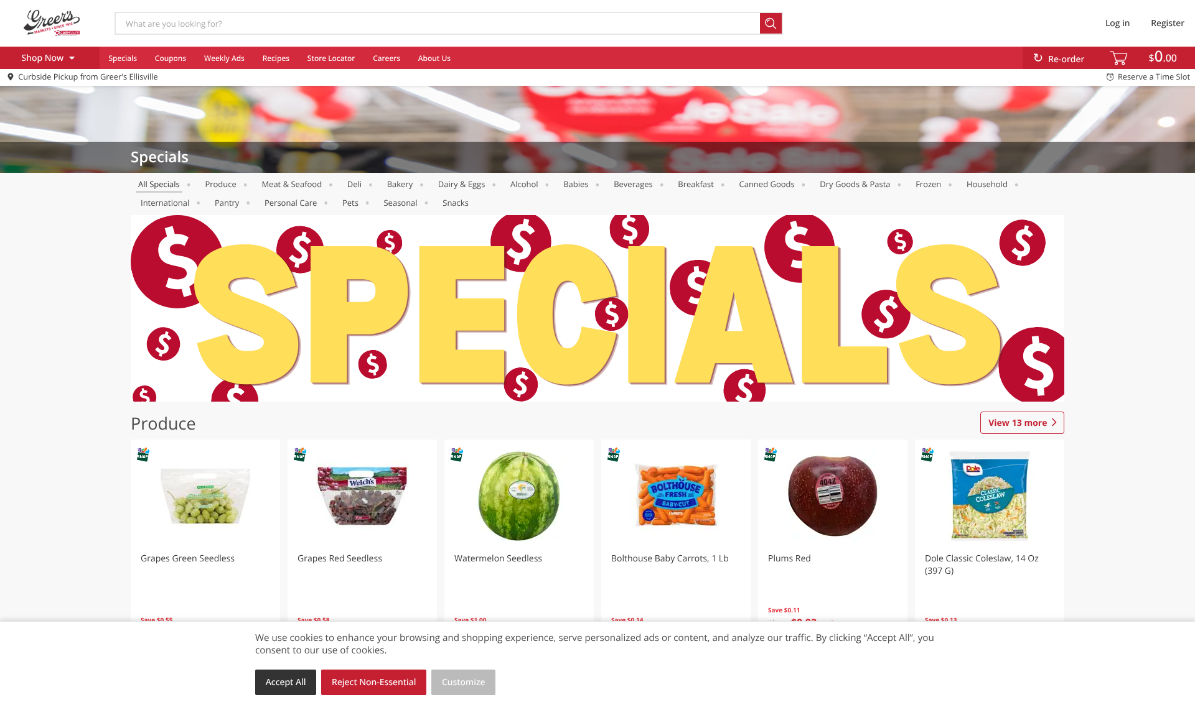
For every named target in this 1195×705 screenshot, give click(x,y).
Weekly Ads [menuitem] (224, 58)
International (165, 202)
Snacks (456, 202)
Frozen (928, 184)
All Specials (159, 184)
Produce (220, 184)
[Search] (771, 23)
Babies (575, 184)
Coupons (170, 58)
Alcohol (524, 184)
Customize (463, 682)
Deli (354, 184)
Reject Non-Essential (374, 682)
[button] (205, 550)
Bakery (400, 184)
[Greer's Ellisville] (52, 23)
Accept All (286, 682)
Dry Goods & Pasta (855, 184)
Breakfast (696, 184)
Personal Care (291, 202)
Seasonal (400, 202)
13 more (1017, 423)
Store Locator (331, 58)
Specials (122, 58)
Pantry (227, 202)
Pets (350, 202)
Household (987, 184)
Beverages (633, 184)
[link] (597, 308)
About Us (434, 58)
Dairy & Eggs (461, 184)
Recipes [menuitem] (276, 58)
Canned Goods (766, 184)
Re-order (1066, 59)
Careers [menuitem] (386, 58)
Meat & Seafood (291, 184)
